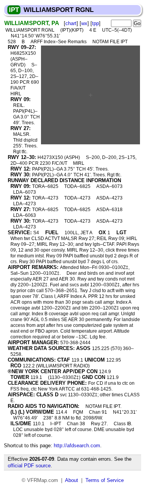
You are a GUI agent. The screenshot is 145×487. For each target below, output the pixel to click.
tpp (95, 23)
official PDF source (29, 465)
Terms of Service (104, 480)
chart (71, 23)
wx (84, 23)
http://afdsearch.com (77, 445)
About (71, 480)
